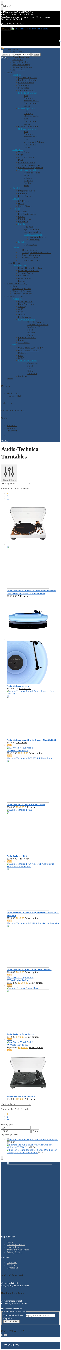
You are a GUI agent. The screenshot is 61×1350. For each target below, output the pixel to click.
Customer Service (16, 1244)
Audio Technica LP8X (17, 856)
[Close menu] (2, 3)
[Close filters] (2, 1158)
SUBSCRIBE (11, 1321)
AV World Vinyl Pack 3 (17, 1045)
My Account (13, 393)
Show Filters (9, 480)
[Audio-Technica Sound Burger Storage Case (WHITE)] (33, 714)
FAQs (10, 1242)
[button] (4, 58)
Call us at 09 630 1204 (13, 410)
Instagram (12, 430)
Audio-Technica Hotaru (18, 686)
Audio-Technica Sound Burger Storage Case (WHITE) (32, 740)
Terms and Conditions (18, 1249)
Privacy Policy (14, 1252)
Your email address (14, 1315)
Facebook (12, 425)
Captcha (7, 1318)
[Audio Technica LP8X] (33, 832)
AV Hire (11, 1265)
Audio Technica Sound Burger (21, 1034)
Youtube (11, 428)
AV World (12, 1262)
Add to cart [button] (23, 596)
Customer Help (14, 396)
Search (35, 54)
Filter (35, 1131)
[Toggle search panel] (2, 51)
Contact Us (12, 1267)
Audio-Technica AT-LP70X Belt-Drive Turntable (29, 969)
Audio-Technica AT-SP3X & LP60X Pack (26, 804)
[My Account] (3, 48)
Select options (36, 753)
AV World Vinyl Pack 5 (17, 750)
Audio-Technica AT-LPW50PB (21, 1096)
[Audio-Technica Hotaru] (33, 640)
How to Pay (13, 1247)
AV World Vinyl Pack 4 (17, 980)
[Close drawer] (2, 9)
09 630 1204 (18, 24)
